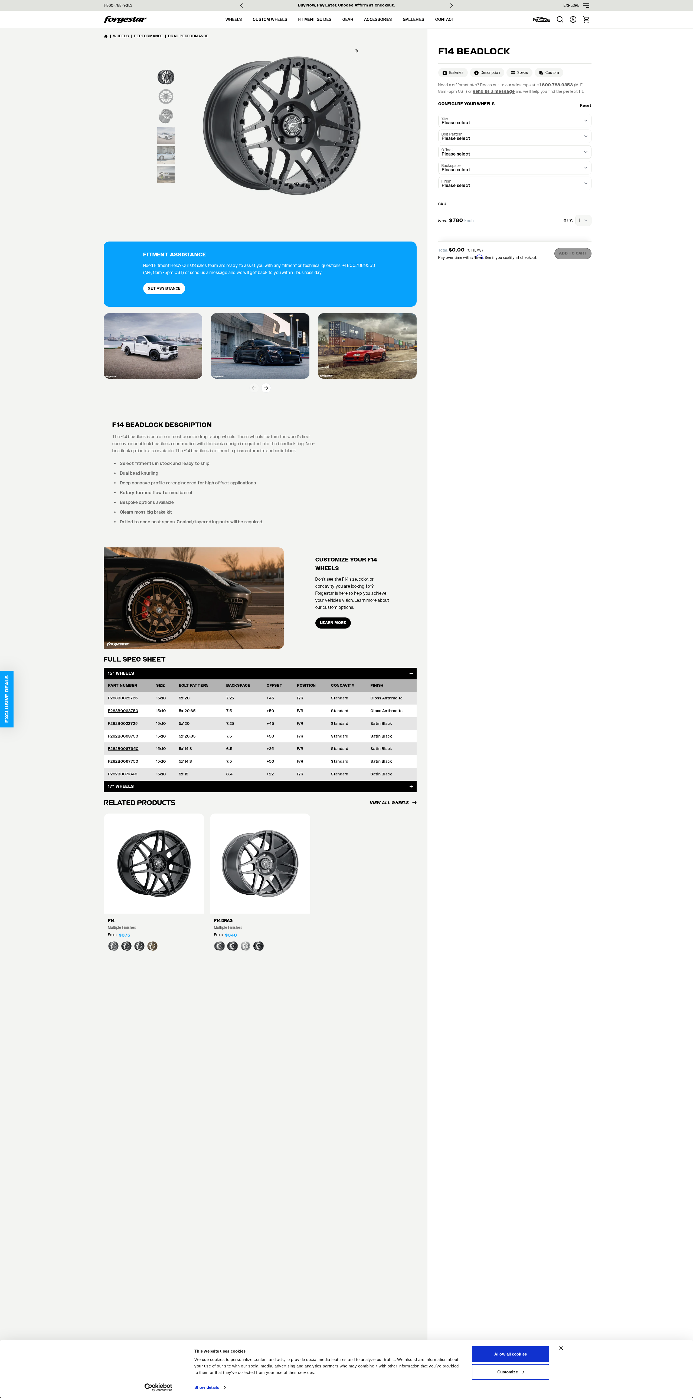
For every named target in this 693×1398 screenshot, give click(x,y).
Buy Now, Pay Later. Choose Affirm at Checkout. (346, 5)
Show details (206, 1387)
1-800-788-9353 (118, 5)
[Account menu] (573, 19)
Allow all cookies (510, 1354)
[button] (7, 699)
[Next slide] (451, 5)
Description (490, 72)
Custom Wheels (270, 19)
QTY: (568, 220)
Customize (507, 1371)
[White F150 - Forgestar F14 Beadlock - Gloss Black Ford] (153, 346)
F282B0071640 (123, 774)
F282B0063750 (123, 736)
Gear (347, 19)
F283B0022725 (123, 698)
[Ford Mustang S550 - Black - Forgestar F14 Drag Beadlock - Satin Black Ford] (260, 346)
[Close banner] (561, 1348)
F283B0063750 (123, 711)
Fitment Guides (315, 19)
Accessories (378, 19)
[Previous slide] (254, 388)
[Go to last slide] (241, 5)
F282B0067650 (123, 748)
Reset (585, 105)
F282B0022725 (123, 723)
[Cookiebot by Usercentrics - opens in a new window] (158, 1387)
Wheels (233, 19)
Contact (445, 19)
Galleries (413, 19)
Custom (552, 72)
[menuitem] (541, 19)
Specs (522, 72)
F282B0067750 (123, 761)
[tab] (166, 77)
